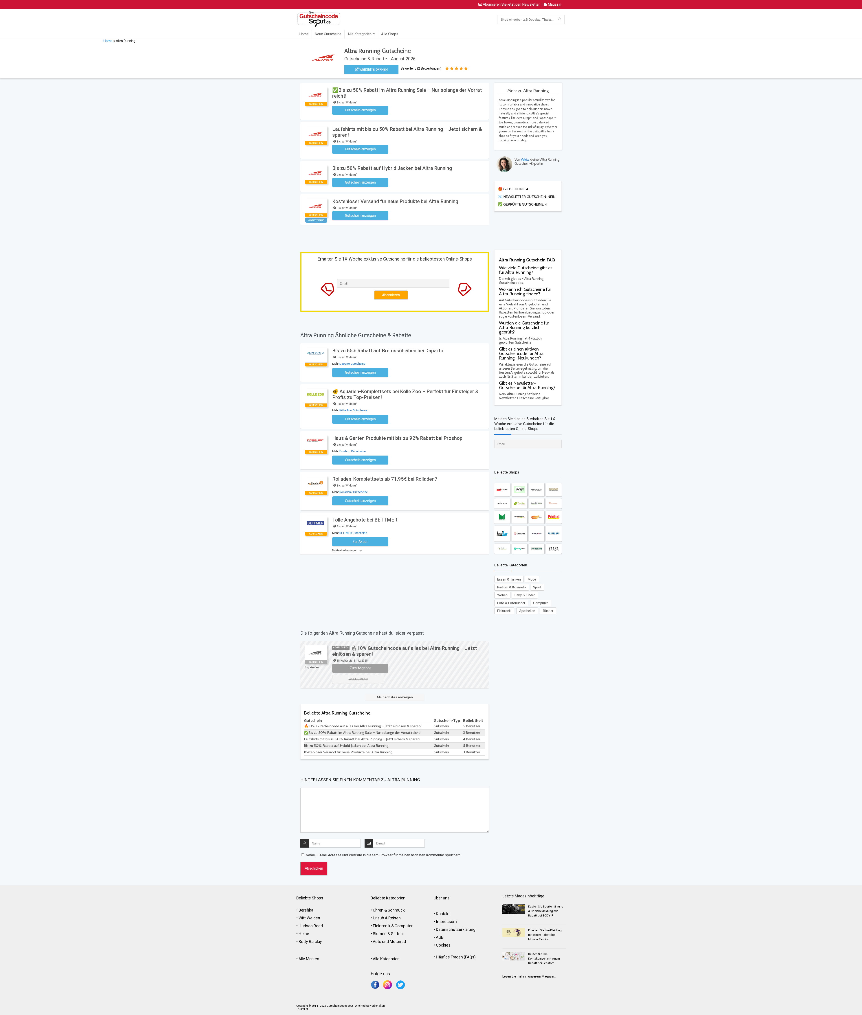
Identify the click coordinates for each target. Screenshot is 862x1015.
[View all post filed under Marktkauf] (502, 517)
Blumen (380, 933)
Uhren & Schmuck (389, 910)
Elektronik (504, 611)
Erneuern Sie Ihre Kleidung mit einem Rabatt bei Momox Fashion (545, 935)
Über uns (442, 898)
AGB (440, 937)
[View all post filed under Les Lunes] (519, 533)
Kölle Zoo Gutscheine (353, 410)
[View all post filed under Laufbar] (502, 533)
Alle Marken (309, 958)
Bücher (548, 611)
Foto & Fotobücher (511, 603)
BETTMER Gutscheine (353, 533)
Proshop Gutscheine (352, 451)
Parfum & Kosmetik (511, 587)
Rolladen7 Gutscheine (353, 492)
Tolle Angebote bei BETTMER (364, 520)
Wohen (502, 595)
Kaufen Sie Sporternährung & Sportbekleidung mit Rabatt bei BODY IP (545, 911)
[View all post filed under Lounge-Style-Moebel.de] (536, 503)
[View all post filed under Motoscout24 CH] (502, 489)
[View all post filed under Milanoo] (502, 503)
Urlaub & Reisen (387, 918)
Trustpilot (302, 1009)
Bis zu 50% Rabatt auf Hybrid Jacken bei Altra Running (392, 168)
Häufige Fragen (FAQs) (456, 957)
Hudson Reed (311, 925)
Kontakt (443, 913)
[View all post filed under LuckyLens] (519, 549)
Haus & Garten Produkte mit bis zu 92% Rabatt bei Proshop (397, 438)
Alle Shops (389, 34)
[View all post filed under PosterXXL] (553, 503)
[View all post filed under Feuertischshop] (536, 517)
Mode (532, 579)
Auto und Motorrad (389, 941)
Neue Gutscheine (328, 34)
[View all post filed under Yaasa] (553, 549)
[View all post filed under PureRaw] (519, 503)
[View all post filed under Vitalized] (536, 549)
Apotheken (527, 611)
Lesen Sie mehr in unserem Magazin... (529, 976)
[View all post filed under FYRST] (519, 489)
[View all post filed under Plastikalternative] (502, 549)
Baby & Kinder (525, 595)
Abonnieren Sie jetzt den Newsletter (511, 4)
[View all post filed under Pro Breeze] (536, 489)
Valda (525, 160)
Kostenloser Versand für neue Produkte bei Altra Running (395, 201)
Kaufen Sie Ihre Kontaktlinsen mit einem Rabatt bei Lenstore (544, 958)
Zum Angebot (360, 668)
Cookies (443, 945)
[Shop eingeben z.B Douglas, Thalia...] (559, 19)
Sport (537, 587)
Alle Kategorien (359, 34)
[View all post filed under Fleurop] (553, 489)
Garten (397, 933)
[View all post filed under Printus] (553, 517)
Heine (304, 933)
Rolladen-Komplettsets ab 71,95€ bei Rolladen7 (385, 479)
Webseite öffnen (373, 70)
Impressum (446, 921)
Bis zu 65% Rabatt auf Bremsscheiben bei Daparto (387, 350)
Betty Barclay (310, 941)
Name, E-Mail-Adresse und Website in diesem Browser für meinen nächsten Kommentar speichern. (383, 855)
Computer (540, 603)
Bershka (306, 910)
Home (304, 34)
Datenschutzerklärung (455, 929)
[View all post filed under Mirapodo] (536, 533)
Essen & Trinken (509, 579)
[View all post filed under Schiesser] (553, 533)
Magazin (554, 4)
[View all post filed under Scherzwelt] (519, 517)
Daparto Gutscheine (352, 363)
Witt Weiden (309, 918)
